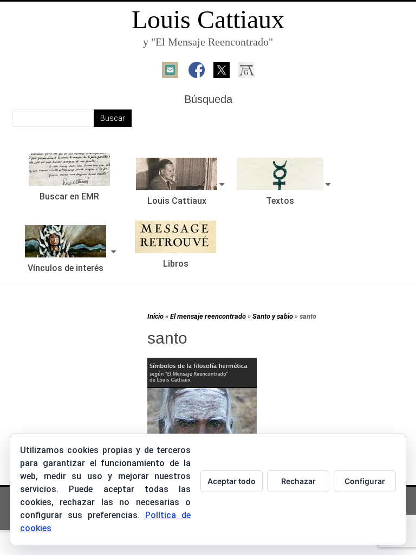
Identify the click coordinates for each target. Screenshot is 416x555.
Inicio (155, 316)
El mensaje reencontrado (208, 316)
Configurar (364, 481)
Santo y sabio (272, 316)
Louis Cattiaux (208, 19)
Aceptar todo (231, 481)
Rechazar (298, 481)
